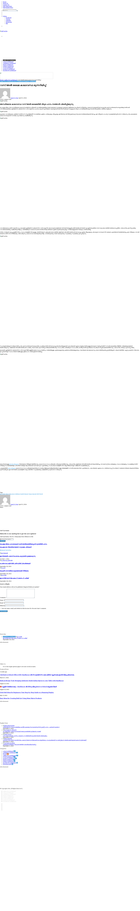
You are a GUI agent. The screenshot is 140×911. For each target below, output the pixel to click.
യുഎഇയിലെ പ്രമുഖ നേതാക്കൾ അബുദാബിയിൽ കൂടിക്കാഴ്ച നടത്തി (22, 731)
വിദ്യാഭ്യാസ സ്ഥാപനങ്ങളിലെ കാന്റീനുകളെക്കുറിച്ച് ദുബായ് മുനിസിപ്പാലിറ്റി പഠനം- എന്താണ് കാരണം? (31, 727)
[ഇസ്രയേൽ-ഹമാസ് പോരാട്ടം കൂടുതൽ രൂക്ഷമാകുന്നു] (4, 553)
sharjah (34, 494)
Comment (3, 597)
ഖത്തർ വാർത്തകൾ (8, 66)
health (22, 494)
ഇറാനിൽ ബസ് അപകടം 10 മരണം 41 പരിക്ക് (14, 578)
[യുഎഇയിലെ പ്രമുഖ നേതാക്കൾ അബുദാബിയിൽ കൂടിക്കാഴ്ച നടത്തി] (9, 730)
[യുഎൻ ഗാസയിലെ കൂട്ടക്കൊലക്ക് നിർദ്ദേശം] (2, 568)
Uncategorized (7, 764)
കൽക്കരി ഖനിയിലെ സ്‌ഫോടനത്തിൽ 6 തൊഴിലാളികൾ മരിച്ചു (19, 744)
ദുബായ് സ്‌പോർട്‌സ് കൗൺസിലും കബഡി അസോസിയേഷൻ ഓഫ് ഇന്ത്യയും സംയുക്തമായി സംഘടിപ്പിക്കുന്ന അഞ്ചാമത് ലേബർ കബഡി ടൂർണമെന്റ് (44, 740)
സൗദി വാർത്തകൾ (8, 67)
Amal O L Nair (14, 98)
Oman (30, 494)
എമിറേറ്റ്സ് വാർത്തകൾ (9, 60)
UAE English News (8, 7)
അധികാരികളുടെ (14, 464)
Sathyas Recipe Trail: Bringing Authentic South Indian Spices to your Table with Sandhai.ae (32, 680)
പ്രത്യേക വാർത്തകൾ (9, 63)
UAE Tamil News (7, 6)
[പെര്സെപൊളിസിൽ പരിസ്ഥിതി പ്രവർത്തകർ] (6, 560)
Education (12, 494)
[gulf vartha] (3, 31)
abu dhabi (2, 494)
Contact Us (6, 5)
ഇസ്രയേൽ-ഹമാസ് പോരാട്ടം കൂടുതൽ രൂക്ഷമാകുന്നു (18, 556)
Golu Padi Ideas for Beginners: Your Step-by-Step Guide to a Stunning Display (27, 692)
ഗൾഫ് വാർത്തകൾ (8, 61)
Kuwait (26, 494)
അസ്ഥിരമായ (11, 468)
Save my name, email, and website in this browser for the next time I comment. (24, 608)
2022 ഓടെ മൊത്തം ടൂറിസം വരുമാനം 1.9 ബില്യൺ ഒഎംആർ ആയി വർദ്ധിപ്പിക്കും (25, 736)
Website (2, 605)
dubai (7, 494)
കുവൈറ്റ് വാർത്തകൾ (9, 69)
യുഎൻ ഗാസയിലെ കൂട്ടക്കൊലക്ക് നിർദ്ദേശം (14, 571)
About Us (5, 3)
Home (4, 2)
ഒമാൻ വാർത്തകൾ (8, 64)
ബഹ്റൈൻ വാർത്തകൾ (9, 70)
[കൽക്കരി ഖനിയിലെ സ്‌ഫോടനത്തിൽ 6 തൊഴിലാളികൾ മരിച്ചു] (9, 743)
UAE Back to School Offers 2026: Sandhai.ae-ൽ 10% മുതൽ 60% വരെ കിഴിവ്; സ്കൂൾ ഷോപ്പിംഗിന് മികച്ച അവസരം (37, 675)
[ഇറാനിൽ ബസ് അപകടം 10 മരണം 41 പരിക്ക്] (3, 575)
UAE (38, 494)
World (41, 494)
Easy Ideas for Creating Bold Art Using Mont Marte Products (21, 698)
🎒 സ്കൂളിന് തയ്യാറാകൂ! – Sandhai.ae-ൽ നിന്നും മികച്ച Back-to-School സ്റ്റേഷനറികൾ (28, 686)
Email (2, 603)
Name (2, 600)
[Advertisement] (44, 48)
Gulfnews (17, 494)
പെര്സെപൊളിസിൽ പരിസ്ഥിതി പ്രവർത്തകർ (15, 563)
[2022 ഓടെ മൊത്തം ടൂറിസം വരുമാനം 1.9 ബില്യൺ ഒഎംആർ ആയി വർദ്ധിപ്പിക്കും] (7, 734)
